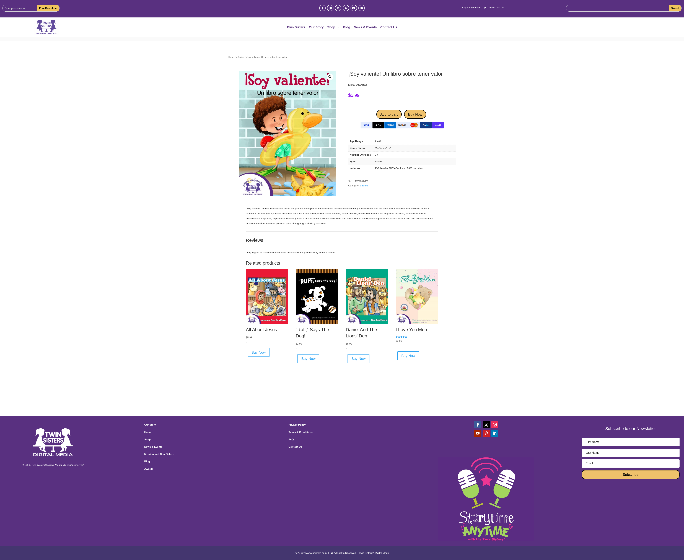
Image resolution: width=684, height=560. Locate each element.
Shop (331, 27)
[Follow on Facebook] (322, 8)
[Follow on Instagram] (330, 8)
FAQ (291, 439)
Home (231, 57)
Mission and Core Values (159, 454)
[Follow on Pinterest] (346, 8)
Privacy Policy (297, 424)
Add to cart (389, 114)
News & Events (365, 27)
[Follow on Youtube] (354, 8)
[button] (330, 77)
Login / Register (471, 7)
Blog (346, 27)
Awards (148, 468)
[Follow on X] (338, 8)
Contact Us (388, 27)
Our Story (316, 27)
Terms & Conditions (301, 432)
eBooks (240, 57)
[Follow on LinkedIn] (361, 8)
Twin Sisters (296, 27)
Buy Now (415, 114)
